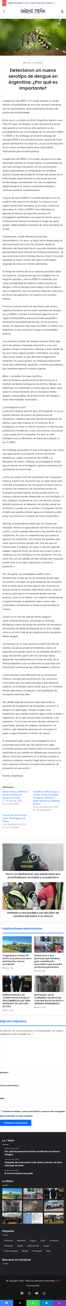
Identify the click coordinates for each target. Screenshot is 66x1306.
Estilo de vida (33, 1246)
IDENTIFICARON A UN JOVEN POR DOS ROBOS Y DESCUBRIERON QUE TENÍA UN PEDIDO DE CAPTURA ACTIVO (16, 1000)
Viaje (48, 1251)
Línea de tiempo (11, 1251)
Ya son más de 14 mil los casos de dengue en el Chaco (14, 818)
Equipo (20, 1246)
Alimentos (21, 1240)
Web (2, 1098)
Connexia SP (32, 1285)
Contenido (8, 1246)
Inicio (28, 62)
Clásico (33, 1240)
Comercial (53, 1240)
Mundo (25, 1251)
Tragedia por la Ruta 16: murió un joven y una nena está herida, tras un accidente (16, 960)
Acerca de (8, 1240)
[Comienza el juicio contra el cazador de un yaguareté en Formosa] (33, 1205)
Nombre (4, 1072)
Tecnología (37, 1251)
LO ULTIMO (37, 62)
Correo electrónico (10, 1085)
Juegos (46, 1246)
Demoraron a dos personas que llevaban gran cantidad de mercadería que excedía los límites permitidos (48, 961)
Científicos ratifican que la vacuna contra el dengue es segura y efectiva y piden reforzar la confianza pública (46, 797)
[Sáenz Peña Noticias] (33, 11)
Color (43, 1240)
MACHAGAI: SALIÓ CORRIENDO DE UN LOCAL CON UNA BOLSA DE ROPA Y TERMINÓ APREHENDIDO (49, 999)
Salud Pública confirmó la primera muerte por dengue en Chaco (15, 794)
